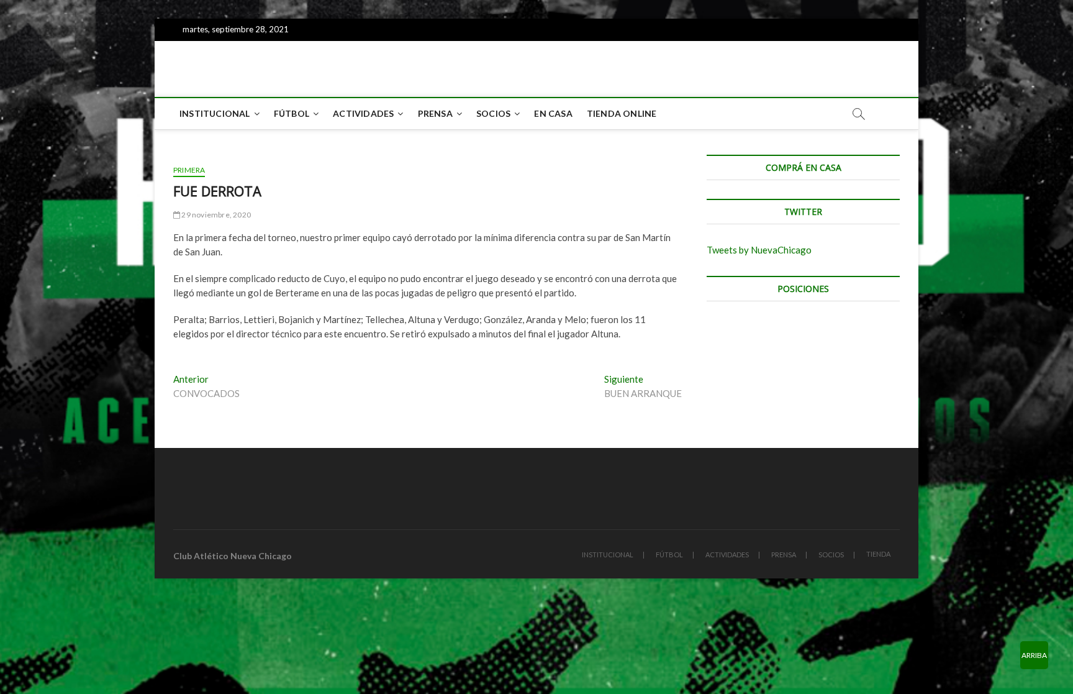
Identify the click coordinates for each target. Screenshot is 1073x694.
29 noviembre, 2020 (215, 214)
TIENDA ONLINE (622, 113)
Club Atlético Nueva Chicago (232, 555)
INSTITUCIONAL (214, 113)
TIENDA (878, 554)
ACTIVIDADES (363, 113)
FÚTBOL (291, 113)
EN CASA (553, 113)
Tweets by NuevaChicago (759, 249)
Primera (189, 170)
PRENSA (435, 113)
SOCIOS (493, 113)
